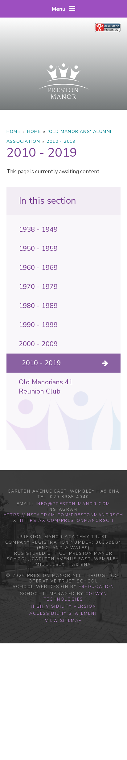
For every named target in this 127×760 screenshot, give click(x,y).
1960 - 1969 (38, 267)
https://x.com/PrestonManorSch (66, 520)
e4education (96, 587)
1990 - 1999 (38, 325)
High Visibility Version (63, 606)
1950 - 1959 (38, 248)
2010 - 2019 (61, 141)
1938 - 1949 (38, 229)
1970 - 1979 (38, 286)
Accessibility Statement (63, 613)
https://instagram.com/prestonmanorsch (63, 515)
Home (13, 131)
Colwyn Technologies (75, 596)
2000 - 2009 (38, 344)
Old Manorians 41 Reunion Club (46, 387)
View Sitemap (63, 620)
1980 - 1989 (38, 305)
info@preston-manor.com (73, 504)
